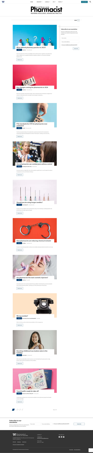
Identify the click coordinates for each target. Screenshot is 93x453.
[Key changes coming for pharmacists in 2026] (35, 77)
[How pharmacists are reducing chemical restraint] (35, 230)
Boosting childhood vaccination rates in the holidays (32, 352)
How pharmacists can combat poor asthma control (34, 164)
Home (31, 1)
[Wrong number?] (35, 305)
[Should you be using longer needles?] (35, 192)
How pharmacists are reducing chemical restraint (34, 241)
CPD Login (84, 1)
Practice (19, 49)
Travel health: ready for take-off (28, 391)
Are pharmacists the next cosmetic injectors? (32, 277)
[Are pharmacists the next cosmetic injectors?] (35, 267)
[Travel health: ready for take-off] (35, 380)
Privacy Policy (71, 449)
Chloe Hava (24, 49)
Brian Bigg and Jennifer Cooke (27, 166)
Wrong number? (22, 316)
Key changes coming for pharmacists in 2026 (32, 87)
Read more (20, 59)
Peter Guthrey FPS (25, 204)
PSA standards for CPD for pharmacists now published (32, 125)
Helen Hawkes (24, 355)
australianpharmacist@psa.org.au (42, 438)
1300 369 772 (39, 436)
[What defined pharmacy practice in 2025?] (35, 37)
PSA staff (23, 128)
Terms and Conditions (77, 449)
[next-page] (21, 410)
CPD (54, 1)
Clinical (47, 1)
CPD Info (14, 441)
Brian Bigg (23, 243)
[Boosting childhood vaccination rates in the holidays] (35, 342)
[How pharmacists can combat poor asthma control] (35, 153)
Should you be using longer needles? (30, 202)
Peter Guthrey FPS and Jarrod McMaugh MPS (29, 318)
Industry (39, 1)
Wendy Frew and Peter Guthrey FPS (27, 393)
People (60, 1)
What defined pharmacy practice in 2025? (31, 47)
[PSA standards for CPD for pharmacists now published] (35, 115)
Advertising (24, 441)
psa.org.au (19, 441)
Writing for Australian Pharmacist (18, 444)
